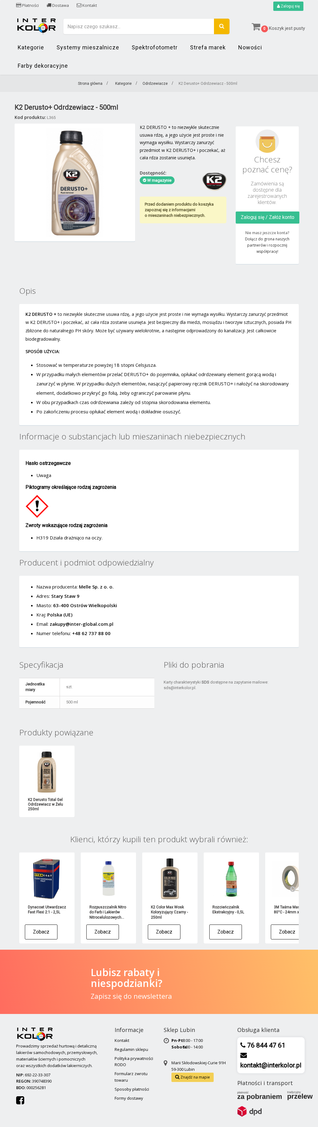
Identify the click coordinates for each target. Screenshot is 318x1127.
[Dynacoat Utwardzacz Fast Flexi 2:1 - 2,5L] (47, 879)
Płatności (30, 5)
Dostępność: (153, 173)
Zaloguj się (290, 6)
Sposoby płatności (132, 1089)
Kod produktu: (30, 117)
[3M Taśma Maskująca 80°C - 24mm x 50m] (293, 879)
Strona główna (90, 83)
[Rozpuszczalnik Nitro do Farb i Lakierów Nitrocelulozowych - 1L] (108, 879)
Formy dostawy (129, 1098)
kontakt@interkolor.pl (271, 1065)
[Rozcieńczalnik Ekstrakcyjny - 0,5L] (231, 879)
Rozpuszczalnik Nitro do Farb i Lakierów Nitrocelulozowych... (107, 912)
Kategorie (31, 47)
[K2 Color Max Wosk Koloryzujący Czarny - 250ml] (170, 879)
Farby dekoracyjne (43, 65)
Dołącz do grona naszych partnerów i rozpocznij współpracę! (267, 245)
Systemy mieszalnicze (88, 47)
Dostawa (60, 5)
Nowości (250, 47)
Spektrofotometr (155, 47)
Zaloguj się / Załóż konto (267, 217)
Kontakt (89, 5)
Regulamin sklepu (131, 1049)
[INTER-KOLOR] (36, 25)
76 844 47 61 (265, 1045)
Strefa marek (208, 47)
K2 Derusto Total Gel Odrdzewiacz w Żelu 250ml (45, 804)
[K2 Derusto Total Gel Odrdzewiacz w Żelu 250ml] (47, 772)
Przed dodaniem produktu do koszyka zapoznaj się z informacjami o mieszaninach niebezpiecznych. (179, 210)
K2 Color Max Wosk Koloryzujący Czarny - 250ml (169, 912)
